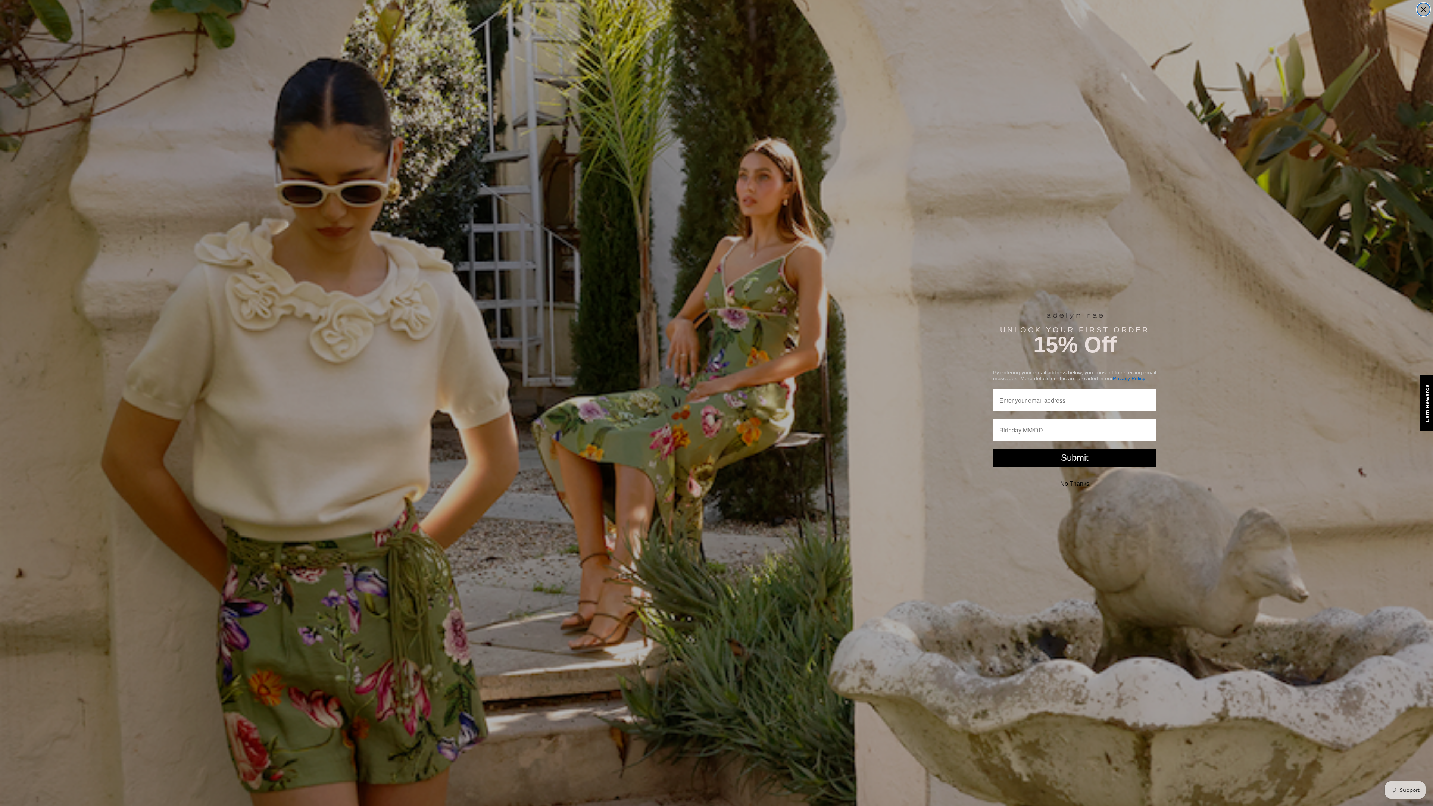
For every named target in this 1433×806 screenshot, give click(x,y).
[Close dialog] (1423, 9)
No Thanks (1074, 484)
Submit (1075, 458)
